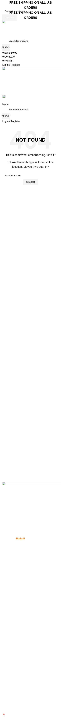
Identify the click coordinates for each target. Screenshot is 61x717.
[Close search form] (4, 4)
